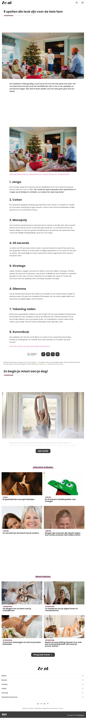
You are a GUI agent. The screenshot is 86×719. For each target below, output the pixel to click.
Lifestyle (5, 693)
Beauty (4, 680)
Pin (53, 354)
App (57, 354)
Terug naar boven (41, 654)
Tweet (48, 354)
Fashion (5, 684)
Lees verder (43, 451)
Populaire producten (9, 697)
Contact (60, 708)
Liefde (4, 689)
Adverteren (38, 708)
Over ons (31, 708)
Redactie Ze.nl (33, 375)
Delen (43, 354)
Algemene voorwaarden (50, 708)
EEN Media (81, 715)
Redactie (25, 708)
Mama (4, 676)
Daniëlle (31, 15)
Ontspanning (8, 15)
